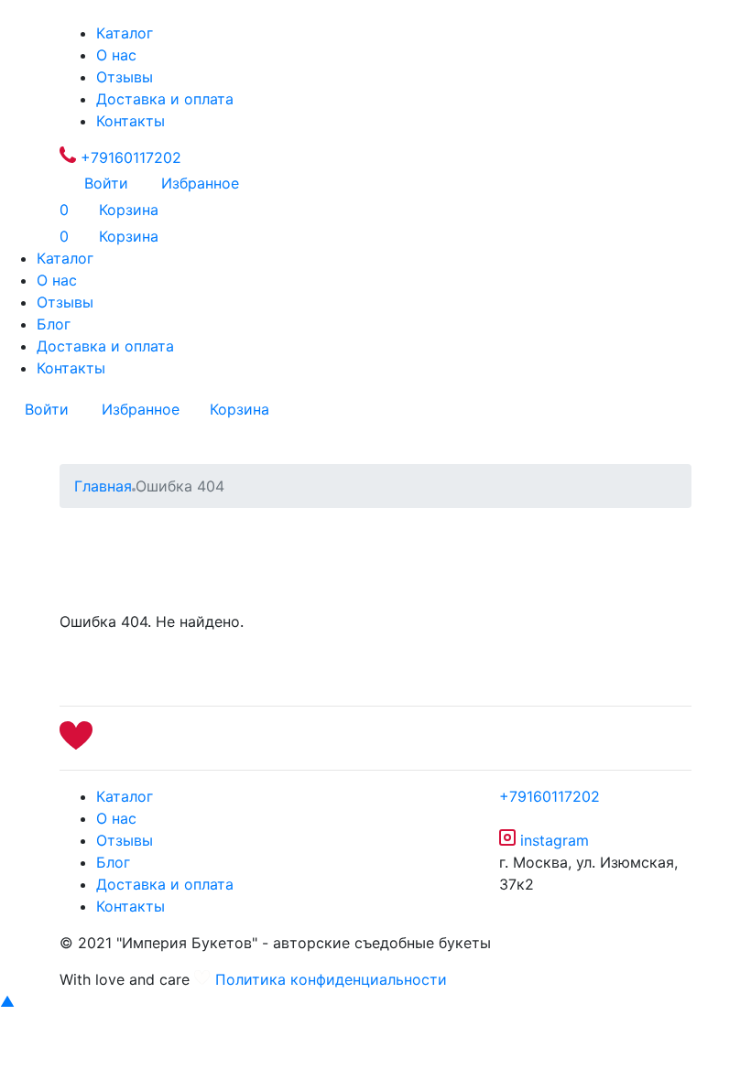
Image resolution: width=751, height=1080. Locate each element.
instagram (552, 840)
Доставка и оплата (165, 99)
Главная (103, 486)
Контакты (130, 121)
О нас (116, 55)
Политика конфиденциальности (331, 979)
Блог (54, 324)
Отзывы (124, 77)
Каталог (124, 33)
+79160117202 (128, 157)
